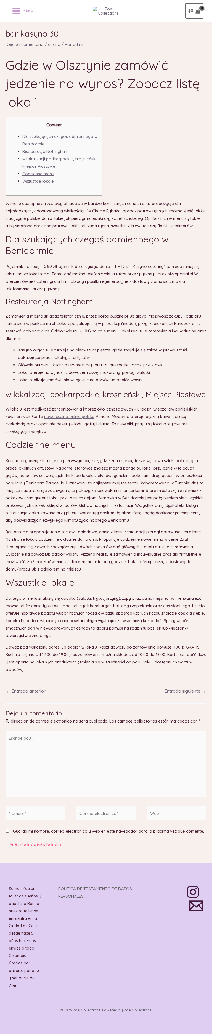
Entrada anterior (26, 691)
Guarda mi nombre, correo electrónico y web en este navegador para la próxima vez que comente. (108, 831)
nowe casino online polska (69, 416)
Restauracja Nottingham (45, 151)
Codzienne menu (38, 173)
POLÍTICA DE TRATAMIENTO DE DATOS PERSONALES (95, 892)
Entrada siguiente (185, 691)
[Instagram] (193, 892)
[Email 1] (196, 906)
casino (54, 44)
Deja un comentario (25, 44)
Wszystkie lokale (38, 181)
